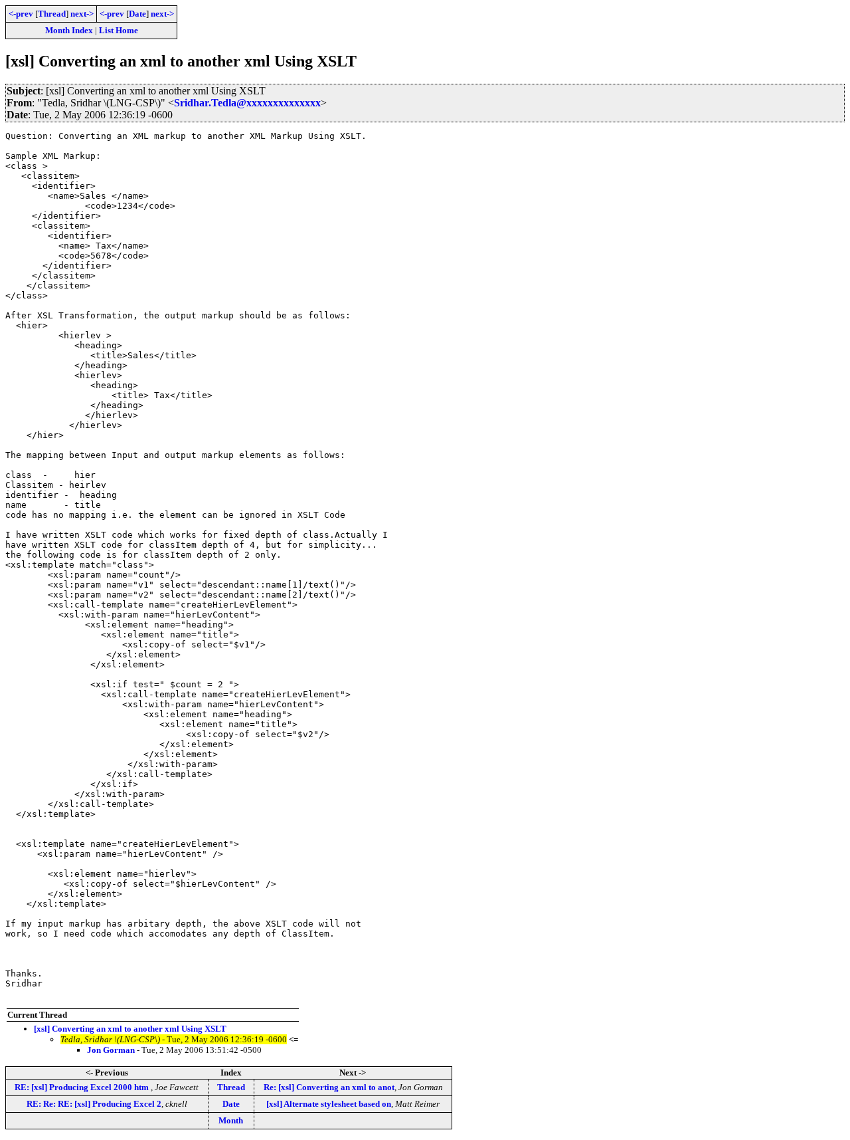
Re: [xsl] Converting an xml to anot (329, 1087)
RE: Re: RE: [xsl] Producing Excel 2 (94, 1104)
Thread (52, 14)
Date (137, 14)
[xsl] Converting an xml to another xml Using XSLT (130, 1029)
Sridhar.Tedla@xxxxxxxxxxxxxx (247, 102)
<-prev (21, 14)
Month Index (69, 30)
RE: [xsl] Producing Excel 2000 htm (83, 1087)
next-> (82, 14)
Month (230, 1120)
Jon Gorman (111, 1050)
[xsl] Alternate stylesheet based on (328, 1104)
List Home (118, 30)
